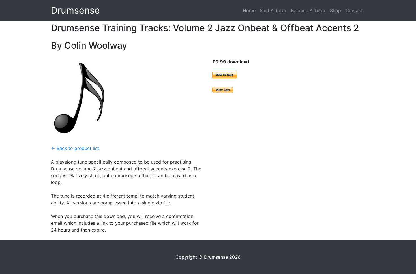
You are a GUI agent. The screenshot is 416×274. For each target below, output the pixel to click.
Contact (354, 10)
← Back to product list (75, 148)
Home (249, 10)
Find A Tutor (273, 10)
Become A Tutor (308, 10)
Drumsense (75, 10)
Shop (335, 10)
